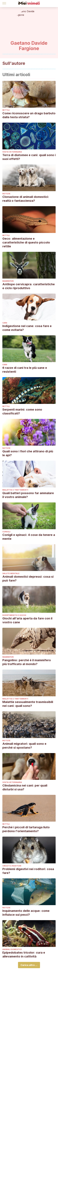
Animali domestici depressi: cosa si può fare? (28, 578)
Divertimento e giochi (14, 615)
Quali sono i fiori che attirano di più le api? (27, 453)
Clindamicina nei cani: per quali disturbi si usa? (24, 787)
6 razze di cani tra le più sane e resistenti (24, 369)
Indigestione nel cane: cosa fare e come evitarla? (27, 328)
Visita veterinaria (12, 152)
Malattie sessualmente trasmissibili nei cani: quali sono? (27, 704)
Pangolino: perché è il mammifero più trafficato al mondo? (26, 662)
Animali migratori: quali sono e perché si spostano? (24, 745)
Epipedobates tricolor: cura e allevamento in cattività (23, 954)
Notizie (6, 194)
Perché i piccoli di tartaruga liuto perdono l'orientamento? (26, 829)
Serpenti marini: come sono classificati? (22, 411)
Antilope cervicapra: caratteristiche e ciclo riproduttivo (28, 286)
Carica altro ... (29, 965)
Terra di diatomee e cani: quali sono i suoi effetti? (29, 157)
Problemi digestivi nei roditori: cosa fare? (28, 871)
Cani (4, 323)
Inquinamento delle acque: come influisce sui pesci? (26, 912)
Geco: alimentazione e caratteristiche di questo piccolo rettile (26, 242)
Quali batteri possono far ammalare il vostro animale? (28, 495)
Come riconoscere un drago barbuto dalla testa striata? (28, 115)
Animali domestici (12, 949)
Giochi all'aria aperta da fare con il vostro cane (27, 620)
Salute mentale (10, 573)
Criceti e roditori (11, 866)
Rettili (6, 110)
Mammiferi (8, 281)
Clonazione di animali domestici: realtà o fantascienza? (25, 198)
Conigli (6, 532)
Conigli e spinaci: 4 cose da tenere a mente (28, 536)
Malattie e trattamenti (15, 490)
